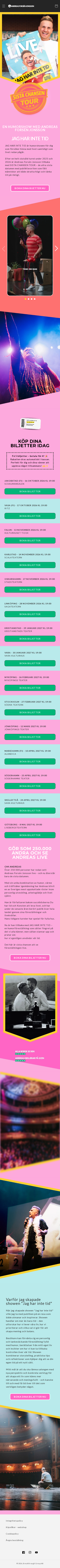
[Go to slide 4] (34, 299)
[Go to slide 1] (25, 299)
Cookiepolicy (12, 1533)
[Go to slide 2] (28, 299)
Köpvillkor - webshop (16, 1527)
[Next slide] (56, 249)
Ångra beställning (14, 1540)
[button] (3, 6)
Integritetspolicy (14, 1520)
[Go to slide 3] (31, 299)
